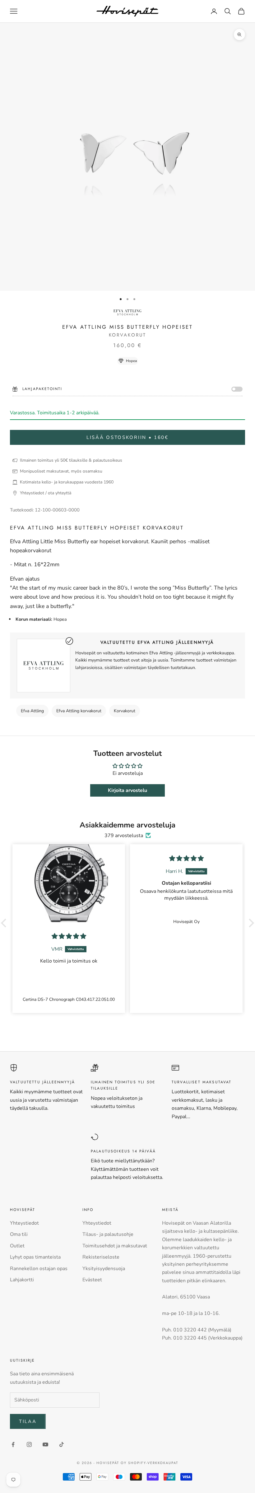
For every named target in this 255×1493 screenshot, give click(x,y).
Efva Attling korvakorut (78, 711)
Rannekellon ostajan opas (38, 1268)
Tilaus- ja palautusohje (107, 1234)
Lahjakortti (22, 1279)
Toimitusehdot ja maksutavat (114, 1245)
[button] (5, 922)
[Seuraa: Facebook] (13, 1444)
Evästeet (92, 1279)
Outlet (17, 1245)
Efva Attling (32, 711)
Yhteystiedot (24, 1223)
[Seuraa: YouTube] (45, 1444)
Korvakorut (124, 711)
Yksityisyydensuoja (103, 1268)
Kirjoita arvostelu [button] (127, 790)
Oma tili (19, 1234)
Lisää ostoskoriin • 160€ (127, 437)
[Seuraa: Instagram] (29, 1444)
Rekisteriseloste (100, 1257)
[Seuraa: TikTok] (61, 1444)
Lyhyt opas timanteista (35, 1257)
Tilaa (28, 1421)
